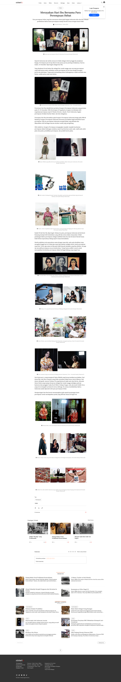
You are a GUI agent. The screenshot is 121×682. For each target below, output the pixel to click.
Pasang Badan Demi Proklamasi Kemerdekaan (59, 537)
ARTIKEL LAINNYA (60, 602)
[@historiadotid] (22, 675)
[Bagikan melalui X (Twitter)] (38, 508)
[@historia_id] (19, 675)
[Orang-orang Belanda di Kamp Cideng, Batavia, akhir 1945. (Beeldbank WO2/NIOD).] (38, 528)
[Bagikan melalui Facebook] (35, 508)
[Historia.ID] (19, 2)
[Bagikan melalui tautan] (42, 508)
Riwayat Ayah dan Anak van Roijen (83, 537)
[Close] (103, 6)
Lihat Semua (90, 520)
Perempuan (38, 499)
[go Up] (60, 650)
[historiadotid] (17, 675)
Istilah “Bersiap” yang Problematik (35, 537)
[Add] (60, 40)
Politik (36, 503)
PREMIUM (60, 573)
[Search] (101, 2)
